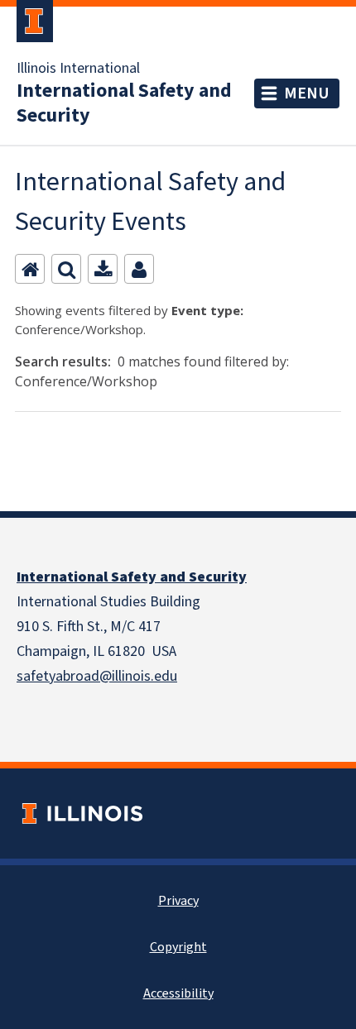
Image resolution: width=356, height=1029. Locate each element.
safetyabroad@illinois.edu (97, 676)
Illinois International (78, 69)
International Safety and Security (124, 103)
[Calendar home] (30, 269)
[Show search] (66, 269)
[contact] (139, 269)
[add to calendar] (103, 269)
